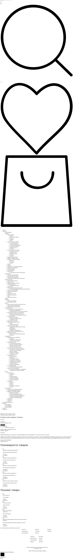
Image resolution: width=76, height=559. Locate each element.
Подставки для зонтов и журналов (17, 272)
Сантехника (7, 388)
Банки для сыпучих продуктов (16, 313)
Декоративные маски (14, 285)
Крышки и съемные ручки (15, 318)
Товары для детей (11, 293)
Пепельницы (10, 286)
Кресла (11, 238)
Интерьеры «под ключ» (8, 402)
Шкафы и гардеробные (13, 257)
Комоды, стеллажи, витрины (14, 259)
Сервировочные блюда (15, 362)
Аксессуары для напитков (15, 350)
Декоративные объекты (13, 280)
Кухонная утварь (9, 307)
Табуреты (12, 254)
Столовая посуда (11, 355)
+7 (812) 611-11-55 (37, 548)
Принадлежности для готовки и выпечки (18, 311)
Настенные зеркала (12, 301)
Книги (6, 303)
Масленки (12, 357)
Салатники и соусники (15, 359)
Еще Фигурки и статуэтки (14, 527)
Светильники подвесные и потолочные (16, 278)
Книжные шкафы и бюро (13, 258)
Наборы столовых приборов (16, 366)
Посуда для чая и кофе (13, 325)
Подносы (12, 338)
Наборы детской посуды (15, 346)
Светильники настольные (13, 277)
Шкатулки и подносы (12, 297)
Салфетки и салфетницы (15, 339)
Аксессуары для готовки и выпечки (15, 309)
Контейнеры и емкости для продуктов (16, 312)
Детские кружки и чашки (15, 343)
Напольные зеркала (12, 300)
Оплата (37, 532)
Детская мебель (11, 268)
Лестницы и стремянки (13, 267)
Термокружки (13, 329)
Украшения (10, 380)
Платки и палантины (14, 378)
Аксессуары (10, 271)
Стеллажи (12, 261)
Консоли (12, 248)
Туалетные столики (14, 246)
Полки (11, 262)
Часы (9, 296)
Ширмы (9, 265)
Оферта (37, 529)
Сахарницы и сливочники (15, 360)
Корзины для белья (14, 392)
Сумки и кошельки (14, 379)
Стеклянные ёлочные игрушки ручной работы (20, 288)
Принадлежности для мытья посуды (16, 331)
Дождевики (12, 373)
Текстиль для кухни (12, 332)
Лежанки (12, 239)
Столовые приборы (12, 365)
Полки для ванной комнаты (16, 393)
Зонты (11, 375)
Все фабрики (8, 404)
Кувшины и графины (14, 352)
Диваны (11, 235)
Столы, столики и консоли (13, 241)
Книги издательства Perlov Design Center (16, 304)
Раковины (10, 398)
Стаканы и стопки (14, 353)
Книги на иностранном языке (14, 305)
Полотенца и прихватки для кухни (17, 333)
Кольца (11, 384)
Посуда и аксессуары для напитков (15, 347)
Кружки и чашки (13, 356)
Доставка (37, 531)
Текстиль (10, 292)
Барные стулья (13, 252)
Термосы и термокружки (15, 330)
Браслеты (12, 382)
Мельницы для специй (13, 320)
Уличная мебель (11, 270)
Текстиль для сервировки (13, 368)
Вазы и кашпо (11, 281)
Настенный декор (11, 284)
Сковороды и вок (13, 319)
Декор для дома (8, 279)
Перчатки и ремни (14, 377)
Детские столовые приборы (16, 344)
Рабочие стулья (13, 253)
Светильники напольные (13, 274)
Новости (5, 408)
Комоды (11, 260)
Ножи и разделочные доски (14, 321)
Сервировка (7, 336)
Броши (11, 383)
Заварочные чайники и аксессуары (17, 326)
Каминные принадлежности (14, 283)
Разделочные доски (14, 324)
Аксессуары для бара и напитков (17, 349)
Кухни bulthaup (8, 232)
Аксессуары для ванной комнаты (15, 389)
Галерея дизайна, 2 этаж (5, 422)
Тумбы (9, 264)
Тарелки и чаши (13, 363)
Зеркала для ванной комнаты (14, 390)
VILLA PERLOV (25, 532)
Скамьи (11, 255)
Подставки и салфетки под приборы (18, 369)
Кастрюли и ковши (14, 317)
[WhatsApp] (11, 552)
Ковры (6, 298)
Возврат (49, 529)
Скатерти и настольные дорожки (17, 370)
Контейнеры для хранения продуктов (18, 314)
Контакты (5, 409)
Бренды (4, 403)
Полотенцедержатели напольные (17, 395)
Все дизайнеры (8, 405)
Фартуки (12, 334)
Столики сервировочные (15, 245)
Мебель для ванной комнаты (14, 391)
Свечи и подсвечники (12, 291)
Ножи (11, 323)
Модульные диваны (14, 237)
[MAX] (2, 552)
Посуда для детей (12, 342)
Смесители (10, 399)
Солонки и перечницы (15, 340)
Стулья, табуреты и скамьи (14, 249)
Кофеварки (12, 327)
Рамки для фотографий (13, 290)
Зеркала (7, 299)
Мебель (7, 233)
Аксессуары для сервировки (14, 337)
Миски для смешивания (15, 310)
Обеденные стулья (14, 251)
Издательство (25, 531)
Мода (6, 371)
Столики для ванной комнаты (16, 396)
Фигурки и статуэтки (12, 294)
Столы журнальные (14, 244)
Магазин (4, 231)
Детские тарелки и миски (15, 345)
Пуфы (11, 240)
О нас (4, 229)
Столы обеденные (14, 242)
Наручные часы (13, 376)
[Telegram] (6, 552)
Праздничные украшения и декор (15, 287)
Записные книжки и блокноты (14, 306)
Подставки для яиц (14, 358)
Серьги (11, 386)
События (24, 529)
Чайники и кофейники (14, 364)
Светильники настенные (13, 275)
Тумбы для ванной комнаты (16, 397)
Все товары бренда (4, 527)
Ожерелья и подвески (15, 385)
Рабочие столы (13, 247)
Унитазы (9, 401)
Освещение (7, 273)
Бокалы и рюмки (13, 351)
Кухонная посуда (11, 316)
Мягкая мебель (11, 234)
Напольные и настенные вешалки (15, 266)
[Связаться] (2, 554)
